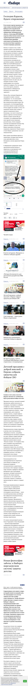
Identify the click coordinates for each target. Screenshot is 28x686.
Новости (11, 11)
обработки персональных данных (8, 683)
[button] (22, 178)
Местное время (18, 11)
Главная (5, 11)
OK (25, 681)
